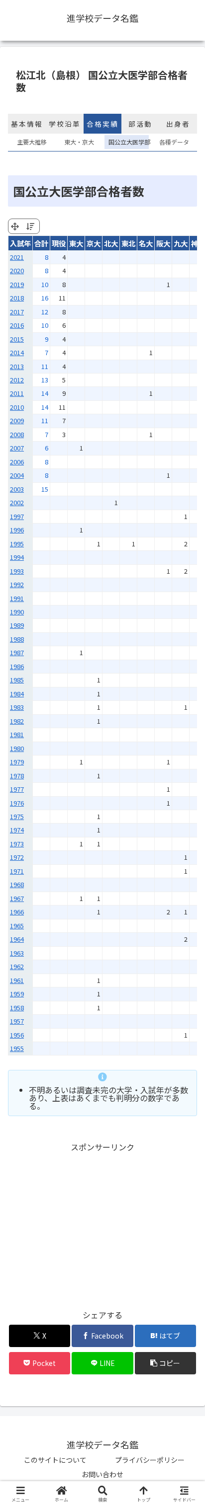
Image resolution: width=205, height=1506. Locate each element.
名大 (146, 243)
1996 (17, 529)
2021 (17, 257)
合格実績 (102, 124)
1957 (17, 1021)
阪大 (163, 243)
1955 (17, 1048)
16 (44, 297)
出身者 (178, 124)
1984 (17, 693)
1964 (17, 939)
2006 (17, 461)
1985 (17, 679)
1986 (17, 666)
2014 (17, 352)
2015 (17, 339)
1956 (17, 1035)
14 (44, 393)
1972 (17, 857)
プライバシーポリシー (150, 1460)
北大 (111, 243)
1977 (17, 789)
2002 (17, 502)
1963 (17, 953)
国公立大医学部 (126, 142)
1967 (17, 898)
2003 (17, 489)
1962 (17, 966)
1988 (17, 639)
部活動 (140, 124)
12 (44, 311)
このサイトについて (55, 1460)
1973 (17, 843)
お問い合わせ (102, 1474)
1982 (17, 721)
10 (44, 284)
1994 (17, 557)
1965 (17, 925)
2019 (17, 284)
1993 (17, 571)
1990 (17, 611)
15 (44, 489)
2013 (17, 366)
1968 (17, 884)
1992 (17, 584)
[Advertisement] (102, 1223)
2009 (17, 420)
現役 (59, 243)
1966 (17, 911)
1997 (17, 516)
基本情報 (27, 124)
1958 (17, 1007)
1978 (17, 775)
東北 (128, 243)
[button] (184, 1337)
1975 (17, 816)
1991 (17, 598)
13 (44, 379)
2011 (17, 393)
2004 (17, 475)
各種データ (174, 142)
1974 (17, 829)
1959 (17, 993)
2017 (17, 311)
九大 (181, 243)
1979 (17, 761)
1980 (17, 748)
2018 (17, 297)
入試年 (20, 243)
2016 (17, 325)
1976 (17, 803)
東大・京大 (79, 142)
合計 (41, 243)
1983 (17, 707)
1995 (17, 543)
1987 (17, 652)
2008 (17, 434)
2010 (17, 407)
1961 (17, 980)
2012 (17, 379)
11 (44, 366)
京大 (94, 243)
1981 (17, 734)
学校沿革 (65, 124)
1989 (17, 625)
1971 (17, 871)
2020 (17, 270)
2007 (17, 447)
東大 (76, 243)
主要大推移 (32, 142)
